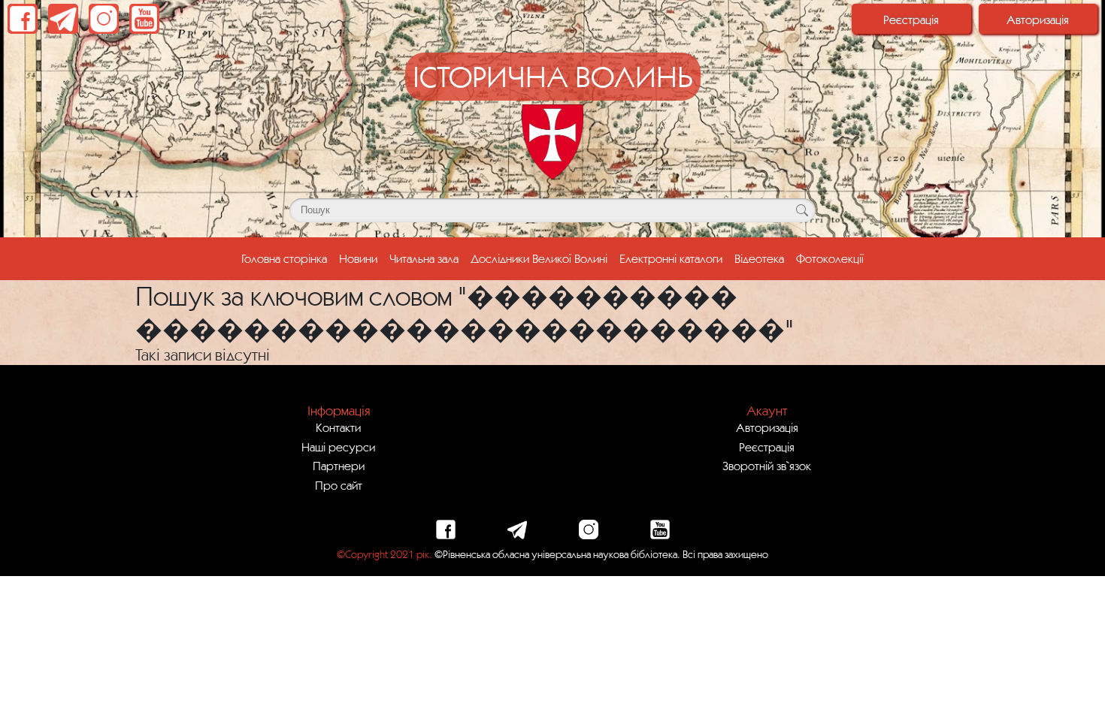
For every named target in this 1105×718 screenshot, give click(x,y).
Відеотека (759, 258)
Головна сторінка (287, 258)
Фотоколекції (830, 258)
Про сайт (338, 485)
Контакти (338, 427)
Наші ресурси (338, 447)
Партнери (339, 465)
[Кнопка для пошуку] (802, 210)
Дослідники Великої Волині (539, 258)
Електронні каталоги (670, 258)
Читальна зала (424, 258)
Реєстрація (911, 19)
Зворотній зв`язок (766, 465)
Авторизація (1038, 19)
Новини (358, 258)
